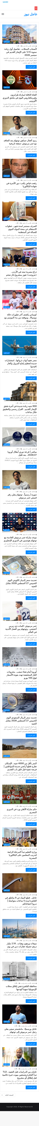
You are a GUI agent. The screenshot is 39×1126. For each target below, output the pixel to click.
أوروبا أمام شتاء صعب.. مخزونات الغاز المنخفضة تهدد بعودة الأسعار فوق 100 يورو (21, 675)
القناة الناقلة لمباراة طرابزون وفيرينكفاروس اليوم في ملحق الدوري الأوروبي (20, 97)
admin (34, 46)
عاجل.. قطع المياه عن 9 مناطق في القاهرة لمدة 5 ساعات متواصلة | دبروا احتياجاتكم (21, 900)
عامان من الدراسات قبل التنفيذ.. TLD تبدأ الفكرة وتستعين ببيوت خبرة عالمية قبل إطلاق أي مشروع (19, 1075)
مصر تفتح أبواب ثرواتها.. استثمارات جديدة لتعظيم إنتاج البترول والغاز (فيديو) (21, 363)
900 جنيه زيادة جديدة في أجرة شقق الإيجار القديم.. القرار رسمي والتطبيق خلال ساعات (20, 409)
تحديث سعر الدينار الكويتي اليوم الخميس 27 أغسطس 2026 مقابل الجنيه (21, 583)
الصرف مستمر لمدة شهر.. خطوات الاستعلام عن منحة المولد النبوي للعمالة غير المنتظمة (21, 229)
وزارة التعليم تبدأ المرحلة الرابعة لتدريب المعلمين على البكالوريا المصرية (22, 855)
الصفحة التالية (9, 1095)
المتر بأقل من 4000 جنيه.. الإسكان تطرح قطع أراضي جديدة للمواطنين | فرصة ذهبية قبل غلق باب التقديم (20, 766)
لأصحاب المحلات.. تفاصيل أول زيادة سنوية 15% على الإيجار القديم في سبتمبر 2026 (20, 52)
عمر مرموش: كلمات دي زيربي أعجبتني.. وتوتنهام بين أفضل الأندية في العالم (21, 629)
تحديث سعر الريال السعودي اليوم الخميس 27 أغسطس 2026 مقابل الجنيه (21, 720)
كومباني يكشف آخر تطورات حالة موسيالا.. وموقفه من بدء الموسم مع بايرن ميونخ (20, 317)
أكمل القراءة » (31, 67)
